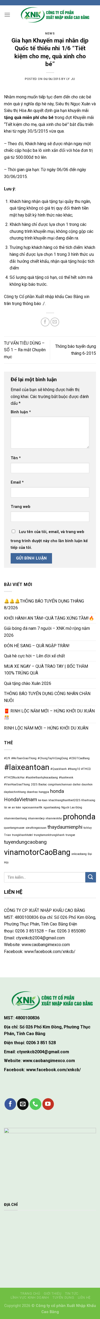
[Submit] (90, 877)
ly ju (70, 79)
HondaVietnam (20, 799)
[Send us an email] (23, 1104)
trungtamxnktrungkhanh (49, 835)
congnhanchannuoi (60, 784)
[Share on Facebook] (45, 322)
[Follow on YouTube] (48, 1104)
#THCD (86, 769)
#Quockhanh (58, 769)
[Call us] (35, 1104)
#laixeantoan (26, 767)
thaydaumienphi (64, 827)
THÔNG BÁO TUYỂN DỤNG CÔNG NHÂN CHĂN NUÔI (47, 697)
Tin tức (71, 1293)
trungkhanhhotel (22, 835)
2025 (34, 784)
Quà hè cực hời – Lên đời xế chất (34, 655)
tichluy (87, 828)
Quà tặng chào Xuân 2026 (27, 683)
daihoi (77, 784)
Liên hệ (84, 1297)
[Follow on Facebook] (10, 1104)
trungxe (70, 835)
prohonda (79, 816)
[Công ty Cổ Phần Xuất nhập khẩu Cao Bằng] (53, 14)
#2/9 (7, 758)
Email (17, 482)
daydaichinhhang (15, 792)
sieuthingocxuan (36, 828)
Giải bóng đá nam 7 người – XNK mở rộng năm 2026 (47, 632)
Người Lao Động (71, 807)
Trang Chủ (30, 1293)
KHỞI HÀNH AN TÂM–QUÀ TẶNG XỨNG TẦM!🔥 (49, 618)
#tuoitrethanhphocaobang (42, 777)
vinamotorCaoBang (37, 852)
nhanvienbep (36, 818)
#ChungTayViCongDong (53, 758)
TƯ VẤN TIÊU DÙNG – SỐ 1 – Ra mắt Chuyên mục (25, 350)
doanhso (32, 792)
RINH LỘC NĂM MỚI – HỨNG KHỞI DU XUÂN (46, 728)
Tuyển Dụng (63, 1297)
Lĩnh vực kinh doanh (30, 1297)
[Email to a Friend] (54, 322)
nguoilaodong (51, 807)
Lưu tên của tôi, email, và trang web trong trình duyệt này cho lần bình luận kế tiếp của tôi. (49, 540)
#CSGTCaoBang (79, 758)
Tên (16, 458)
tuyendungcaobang (25, 842)
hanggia (44, 792)
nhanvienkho (54, 818)
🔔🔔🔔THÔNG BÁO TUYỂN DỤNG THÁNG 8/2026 (44, 605)
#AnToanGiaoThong (24, 758)
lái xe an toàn (12, 807)
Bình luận (21, 412)
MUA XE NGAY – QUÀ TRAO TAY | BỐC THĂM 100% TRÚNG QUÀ (46, 670)
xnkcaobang (79, 854)
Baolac (42, 784)
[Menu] (7, 14)
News (50, 33)
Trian (7, 835)
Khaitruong (88, 800)
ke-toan (42, 800)
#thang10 (74, 769)
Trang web (20, 506)
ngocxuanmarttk (32, 807)
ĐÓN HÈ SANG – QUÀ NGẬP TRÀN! (37, 645)
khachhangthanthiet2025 (64, 800)
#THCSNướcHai (14, 777)
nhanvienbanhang (15, 818)
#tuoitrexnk (66, 777)
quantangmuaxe (14, 828)
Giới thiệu (52, 1293)
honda (57, 791)
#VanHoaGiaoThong (17, 784)
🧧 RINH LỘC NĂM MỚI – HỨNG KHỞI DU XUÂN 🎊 (49, 714)
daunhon (87, 784)
